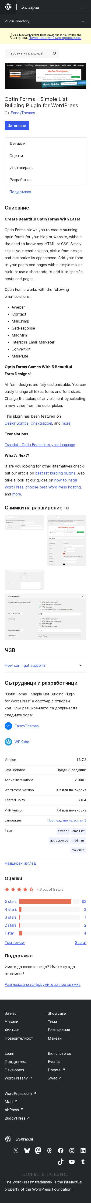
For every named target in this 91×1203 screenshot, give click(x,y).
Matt (11, 1101)
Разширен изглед (20, 863)
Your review (15, 942)
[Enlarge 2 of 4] (80, 521)
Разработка (20, 179)
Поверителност (19, 1038)
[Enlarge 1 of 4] (37, 521)
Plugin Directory (17, 21)
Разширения (59, 1030)
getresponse (59, 840)
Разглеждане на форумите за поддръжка (42, 984)
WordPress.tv (18, 1078)
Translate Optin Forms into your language (40, 444)
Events (54, 1061)
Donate (56, 1070)
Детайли (17, 143)
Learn (9, 1053)
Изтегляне (17, 125)
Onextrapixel (41, 423)
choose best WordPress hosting (53, 487)
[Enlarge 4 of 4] (80, 600)
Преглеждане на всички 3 (66, 820)
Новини (11, 1021)
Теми (52, 1021)
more (66, 423)
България (24, 1139)
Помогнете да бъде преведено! (55, 38)
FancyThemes (23, 112)
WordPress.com (20, 1093)
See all (80, 942)
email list (78, 831)
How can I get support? (25, 665)
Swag (55, 1078)
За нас (11, 1013)
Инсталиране (22, 167)
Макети (55, 1038)
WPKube (21, 741)
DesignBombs (16, 423)
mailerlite (78, 850)
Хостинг (12, 1030)
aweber (63, 831)
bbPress (14, 1109)
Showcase (57, 1013)
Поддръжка (20, 191)
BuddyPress (17, 1118)
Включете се (59, 1053)
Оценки (16, 155)
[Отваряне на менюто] (83, 7)
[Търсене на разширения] (54, 53)
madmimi (78, 840)
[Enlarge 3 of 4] (37, 576)
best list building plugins (55, 473)
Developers (14, 1070)
